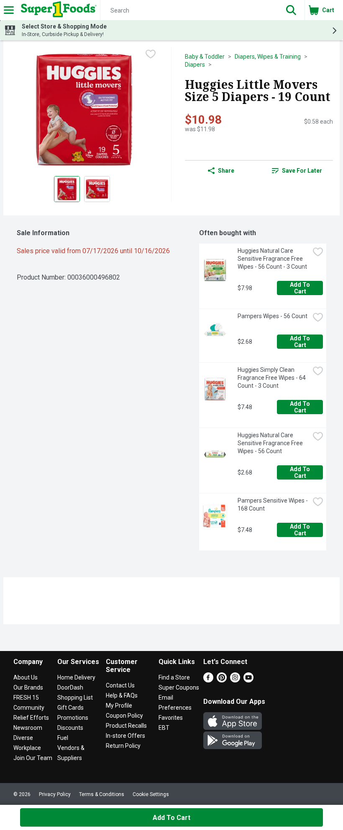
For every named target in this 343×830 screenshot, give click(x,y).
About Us (25, 677)
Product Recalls (126, 725)
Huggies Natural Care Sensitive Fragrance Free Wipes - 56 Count (271, 443)
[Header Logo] (57, 10)
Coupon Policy (124, 715)
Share (226, 170)
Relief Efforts (31, 717)
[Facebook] (208, 680)
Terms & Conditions (101, 794)
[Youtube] (248, 680)
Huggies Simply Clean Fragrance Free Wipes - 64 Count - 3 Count (272, 377)
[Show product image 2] (97, 189)
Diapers (195, 64)
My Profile (119, 705)
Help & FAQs (122, 695)
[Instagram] (235, 680)
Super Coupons (179, 687)
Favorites (171, 717)
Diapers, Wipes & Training (268, 56)
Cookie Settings (151, 794)
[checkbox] (151, 54)
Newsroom (27, 727)
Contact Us (120, 685)
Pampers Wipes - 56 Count (272, 316)
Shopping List (75, 697)
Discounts (70, 727)
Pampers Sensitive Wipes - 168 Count (273, 504)
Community (28, 707)
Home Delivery (76, 677)
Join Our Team (32, 758)
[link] (296, 170)
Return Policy (123, 745)
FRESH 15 (26, 697)
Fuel (62, 737)
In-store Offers (125, 735)
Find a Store (174, 677)
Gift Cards (70, 707)
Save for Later (302, 170)
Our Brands (28, 687)
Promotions (72, 717)
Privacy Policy (55, 794)
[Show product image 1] (67, 189)
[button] (291, 10)
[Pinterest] (222, 680)
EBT (164, 727)
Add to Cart (300, 288)
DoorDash (70, 687)
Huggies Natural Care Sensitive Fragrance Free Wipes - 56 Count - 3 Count (272, 258)
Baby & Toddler (205, 56)
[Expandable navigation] (8, 10)
